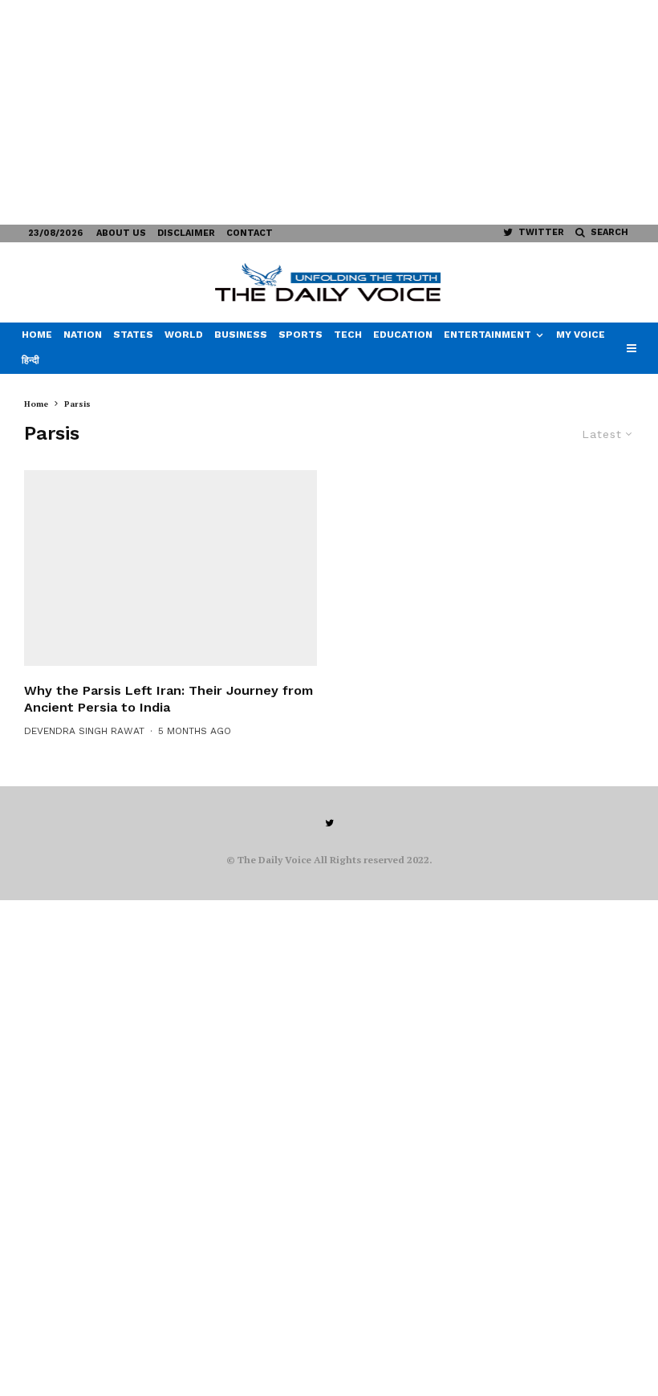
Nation (82, 334)
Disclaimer (186, 233)
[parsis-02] (170, 568)
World (183, 334)
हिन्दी (30, 360)
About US (121, 233)
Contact (249, 233)
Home (37, 334)
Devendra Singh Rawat (84, 731)
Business (240, 334)
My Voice (580, 334)
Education (403, 334)
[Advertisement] (329, 112)
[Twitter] (329, 823)
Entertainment (487, 334)
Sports (300, 334)
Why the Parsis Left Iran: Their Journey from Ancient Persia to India (168, 699)
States (133, 334)
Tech (348, 334)
